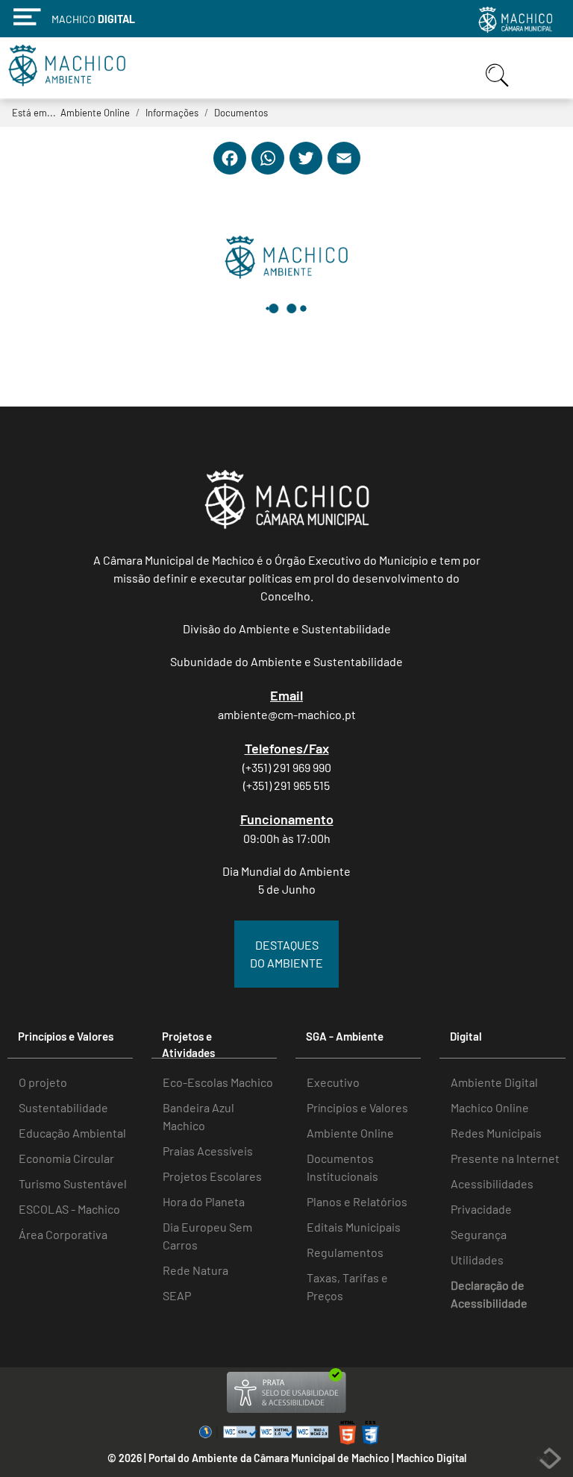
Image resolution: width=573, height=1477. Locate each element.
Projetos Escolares (212, 1176)
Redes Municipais (496, 1133)
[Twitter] (306, 170)
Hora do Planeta (204, 1201)
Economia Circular (66, 1158)
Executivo (333, 1082)
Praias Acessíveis (208, 1151)
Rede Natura (195, 1270)
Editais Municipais (354, 1227)
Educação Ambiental (72, 1133)
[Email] (344, 170)
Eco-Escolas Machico (218, 1082)
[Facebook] (230, 170)
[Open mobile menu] (542, 68)
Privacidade (481, 1209)
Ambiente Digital (494, 1082)
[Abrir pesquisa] (499, 88)
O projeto (43, 1082)
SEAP (177, 1295)
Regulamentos (345, 1252)
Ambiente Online (350, 1133)
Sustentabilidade (63, 1107)
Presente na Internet (505, 1158)
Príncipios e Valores (357, 1107)
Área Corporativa (63, 1234)
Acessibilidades (492, 1183)
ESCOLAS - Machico (69, 1209)
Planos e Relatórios (357, 1201)
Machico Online (490, 1107)
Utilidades (477, 1259)
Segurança (479, 1234)
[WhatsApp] (268, 170)
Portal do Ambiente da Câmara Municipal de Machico (268, 1458)
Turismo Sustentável (73, 1183)
